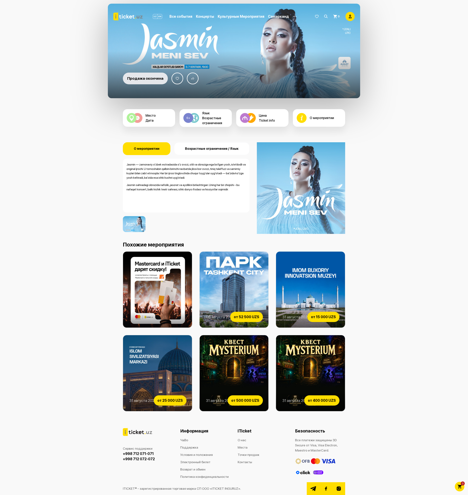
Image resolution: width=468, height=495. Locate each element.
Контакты (245, 462)
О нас (242, 440)
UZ (155, 16)
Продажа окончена (145, 78)
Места (243, 447)
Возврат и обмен (192, 469)
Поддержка (189, 447)
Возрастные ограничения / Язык (212, 148)
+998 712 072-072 (139, 459)
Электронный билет (195, 462)
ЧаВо (184, 440)
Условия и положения (196, 455)
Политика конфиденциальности (204, 477)
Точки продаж (248, 455)
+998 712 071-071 (138, 453)
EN (159, 16)
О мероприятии (146, 148)
